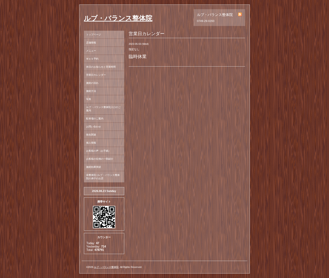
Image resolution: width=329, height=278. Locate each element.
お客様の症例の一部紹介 (99, 158)
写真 (88, 99)
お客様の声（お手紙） (98, 150)
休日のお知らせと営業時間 (101, 66)
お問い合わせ (93, 126)
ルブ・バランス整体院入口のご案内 (103, 109)
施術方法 (91, 91)
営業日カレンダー (96, 74)
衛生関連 (91, 134)
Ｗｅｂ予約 (92, 58)
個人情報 (91, 142)
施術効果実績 (93, 167)
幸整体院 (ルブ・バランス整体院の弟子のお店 (103, 177)
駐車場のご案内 (94, 118)
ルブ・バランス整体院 (118, 18)
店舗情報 (91, 42)
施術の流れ (92, 83)
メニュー (91, 50)
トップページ (93, 34)
